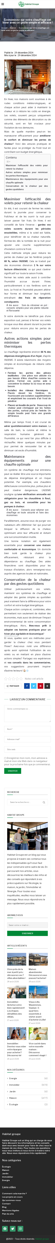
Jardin (28, 1091)
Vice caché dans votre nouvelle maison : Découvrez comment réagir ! (37, 1049)
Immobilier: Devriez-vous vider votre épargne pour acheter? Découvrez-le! (16, 1049)
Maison (13, 28)
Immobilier (28, 1084)
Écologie (28, 1104)
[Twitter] (13, 1229)
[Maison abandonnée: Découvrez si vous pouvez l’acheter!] (38, 959)
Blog (4, 1207)
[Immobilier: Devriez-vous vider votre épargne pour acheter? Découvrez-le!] (16, 1033)
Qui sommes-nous (11, 1200)
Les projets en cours (12, 1197)
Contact (6, 1204)
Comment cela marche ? (14, 1193)
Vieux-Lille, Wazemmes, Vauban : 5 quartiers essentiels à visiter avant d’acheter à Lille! (37, 1011)
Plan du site (8, 1214)
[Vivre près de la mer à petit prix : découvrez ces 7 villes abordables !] (16, 959)
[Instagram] (20, 1229)
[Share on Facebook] (27, 686)
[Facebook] (5, 1229)
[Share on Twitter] (34, 686)
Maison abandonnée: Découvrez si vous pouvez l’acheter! (38, 973)
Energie (28, 1078)
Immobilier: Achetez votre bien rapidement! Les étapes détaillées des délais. (16, 1009)
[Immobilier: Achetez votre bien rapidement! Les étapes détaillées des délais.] (16, 992)
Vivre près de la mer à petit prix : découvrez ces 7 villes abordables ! (16, 973)
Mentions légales (10, 1210)
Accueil (4, 28)
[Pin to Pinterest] (40, 686)
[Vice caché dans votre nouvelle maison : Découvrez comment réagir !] (38, 1033)
